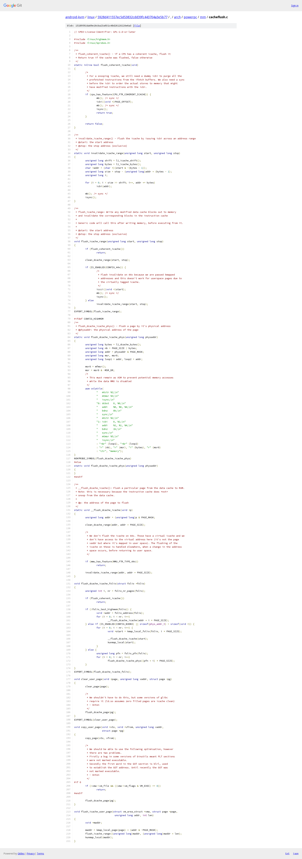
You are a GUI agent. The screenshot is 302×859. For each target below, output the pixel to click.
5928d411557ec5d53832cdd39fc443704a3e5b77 (132, 17)
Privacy (31, 853)
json (296, 853)
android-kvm (74, 17)
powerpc (190, 17)
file (137, 25)
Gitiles (21, 853)
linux (91, 17)
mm (203, 17)
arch (177, 17)
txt (287, 853)
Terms (40, 853)
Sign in (295, 5)
